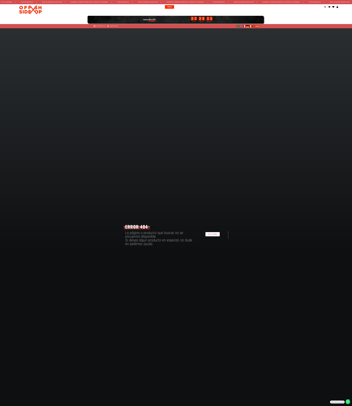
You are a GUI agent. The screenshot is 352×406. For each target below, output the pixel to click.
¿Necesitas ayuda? (337, 402)
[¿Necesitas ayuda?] (348, 401)
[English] (241, 26)
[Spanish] (256, 26)
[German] (247, 26)
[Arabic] (238, 26)
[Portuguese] (253, 26)
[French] (244, 26)
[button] (325, 7)
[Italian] (250, 26)
